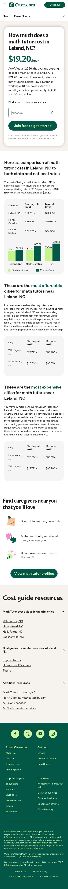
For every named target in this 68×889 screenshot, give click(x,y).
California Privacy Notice (21, 876)
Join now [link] (55, 4)
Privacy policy (13, 769)
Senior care (12, 811)
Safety (41, 752)
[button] (34, 16)
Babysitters (12, 783)
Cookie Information (49, 876)
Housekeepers (13, 800)
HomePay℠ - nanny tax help (50, 785)
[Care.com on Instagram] (53, 734)
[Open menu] (5, 5)
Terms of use (13, 764)
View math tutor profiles (34, 573)
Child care (11, 794)
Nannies (10, 789)
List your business (47, 792)
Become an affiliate (48, 803)
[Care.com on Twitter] (28, 734)
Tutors (9, 806)
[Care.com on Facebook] (15, 734)
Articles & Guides (46, 758)
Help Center (44, 764)
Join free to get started (33, 126)
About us (11, 752)
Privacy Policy (40, 871)
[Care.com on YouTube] (40, 734)
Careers (10, 758)
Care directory (45, 809)
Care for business (47, 798)
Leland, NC (14, 213)
